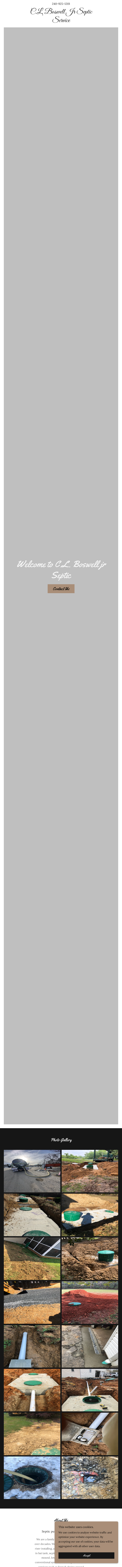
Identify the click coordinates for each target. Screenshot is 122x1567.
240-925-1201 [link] (61, 4)
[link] (61, 21)
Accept (86, 1555)
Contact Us (61, 588)
